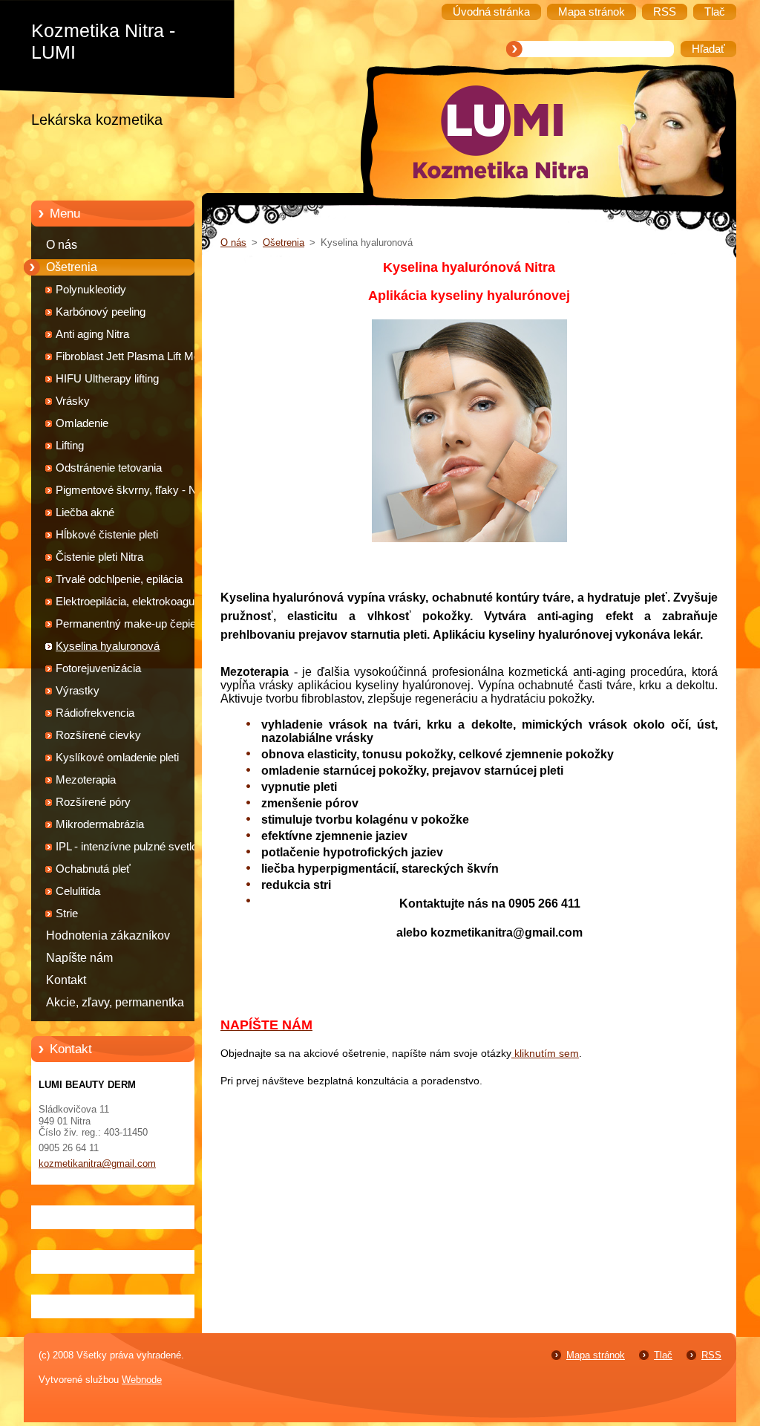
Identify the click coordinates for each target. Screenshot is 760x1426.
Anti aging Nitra (92, 334)
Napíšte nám (79, 957)
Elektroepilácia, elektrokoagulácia (136, 602)
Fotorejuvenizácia (98, 668)
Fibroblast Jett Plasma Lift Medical (139, 356)
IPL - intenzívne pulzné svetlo (126, 847)
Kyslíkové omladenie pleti (117, 758)
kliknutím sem (545, 1053)
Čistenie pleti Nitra (99, 557)
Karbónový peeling (100, 312)
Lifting (70, 446)
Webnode (142, 1379)
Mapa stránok (595, 1355)
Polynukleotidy (91, 290)
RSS (711, 1355)
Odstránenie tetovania (109, 468)
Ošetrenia (71, 267)
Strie (67, 913)
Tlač (663, 1355)
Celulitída (78, 891)
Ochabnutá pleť (93, 869)
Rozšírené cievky (98, 735)
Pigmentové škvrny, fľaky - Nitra (134, 490)
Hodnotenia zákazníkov (108, 935)
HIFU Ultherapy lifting (107, 379)
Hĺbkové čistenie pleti (107, 535)
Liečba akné (85, 512)
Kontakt (66, 980)
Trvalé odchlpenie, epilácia (119, 579)
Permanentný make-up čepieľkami (139, 624)
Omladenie (82, 423)
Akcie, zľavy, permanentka (115, 1002)
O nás (61, 244)
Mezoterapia (86, 780)
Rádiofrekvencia (95, 713)
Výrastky (77, 691)
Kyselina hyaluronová (108, 646)
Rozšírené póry (93, 802)
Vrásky (73, 401)
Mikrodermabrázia (100, 824)
